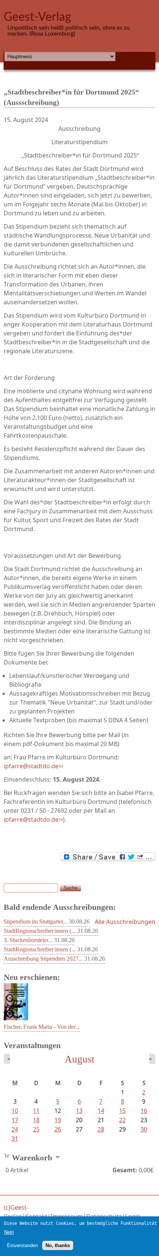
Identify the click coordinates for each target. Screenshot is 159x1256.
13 (79, 1111)
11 (36, 1111)
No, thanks (57, 1245)
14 (101, 1111)
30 (144, 1129)
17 (14, 1120)
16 (144, 1111)
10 (14, 1111)
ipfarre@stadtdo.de (33, 766)
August (80, 1059)
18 (36, 1120)
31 (14, 1138)
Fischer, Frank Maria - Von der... (42, 1027)
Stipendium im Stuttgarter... (35, 921)
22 (122, 1120)
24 (14, 1129)
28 (101, 1129)
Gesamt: (124, 1170)
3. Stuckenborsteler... (28, 940)
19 (57, 1120)
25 (36, 1129)
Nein (9, 1232)
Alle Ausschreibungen (125, 922)
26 (57, 1129)
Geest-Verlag (37, 17)
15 (122, 1111)
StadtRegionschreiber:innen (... (40, 931)
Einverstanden (22, 1245)
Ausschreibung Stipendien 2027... (43, 958)
